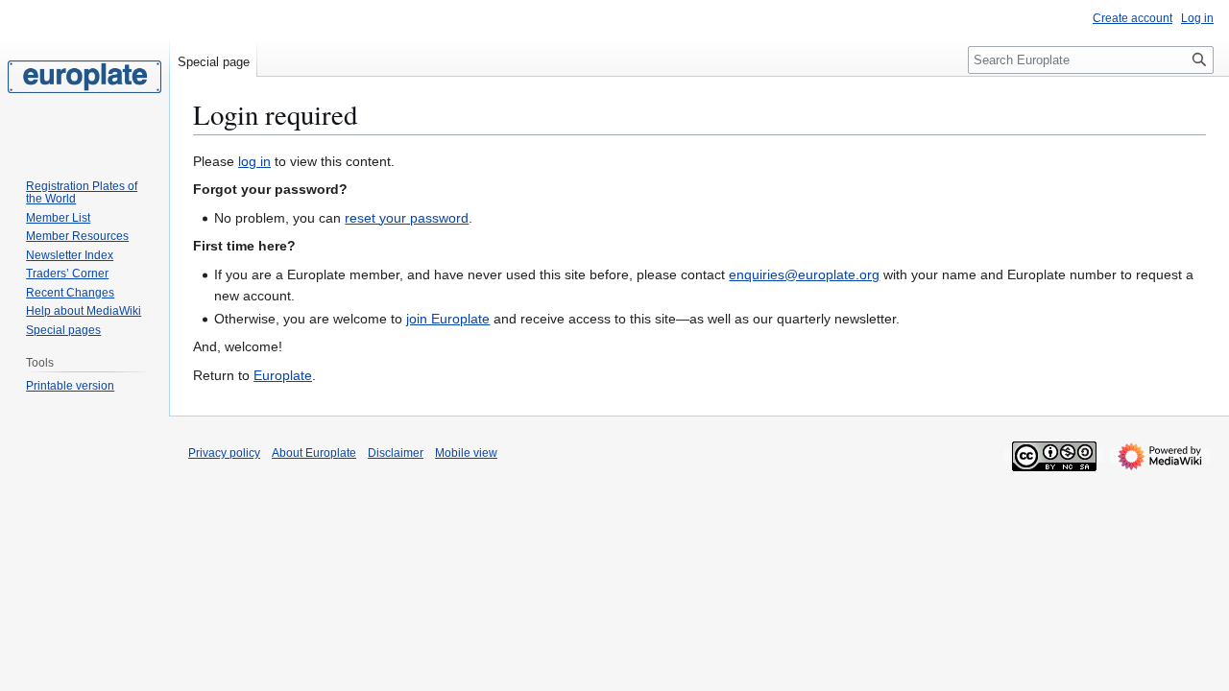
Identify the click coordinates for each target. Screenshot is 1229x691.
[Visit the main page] (84, 77)
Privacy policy (224, 453)
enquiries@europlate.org (804, 274)
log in (254, 161)
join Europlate (448, 318)
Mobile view (466, 453)
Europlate (282, 375)
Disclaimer (395, 453)
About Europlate (314, 453)
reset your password (407, 218)
